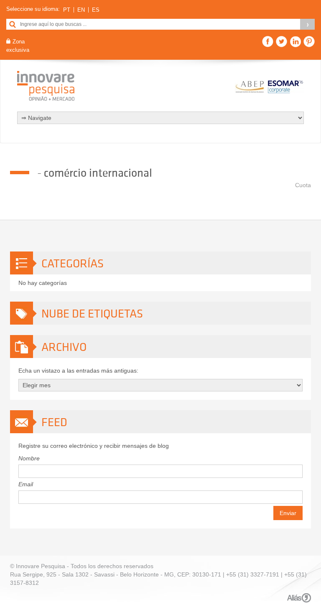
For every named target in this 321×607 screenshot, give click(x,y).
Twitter (281, 41)
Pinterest (309, 41)
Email (25, 484)
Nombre (29, 458)
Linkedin (295, 41)
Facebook (267, 41)
